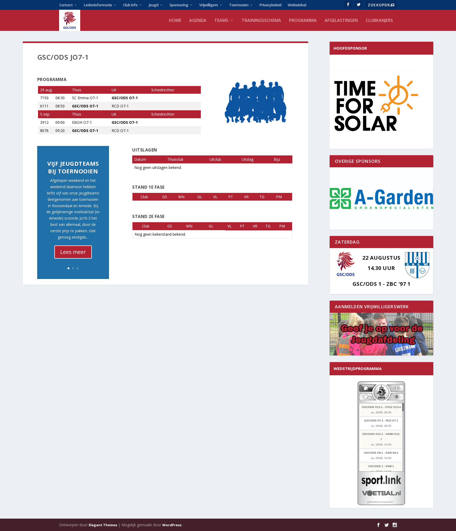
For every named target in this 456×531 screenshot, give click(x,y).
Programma (303, 20)
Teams (221, 20)
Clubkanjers (379, 20)
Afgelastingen (341, 20)
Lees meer (73, 251)
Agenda (197, 20)
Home (175, 20)
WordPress (172, 525)
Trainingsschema (261, 20)
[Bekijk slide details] (381, 198)
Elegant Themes (103, 525)
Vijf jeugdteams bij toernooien (73, 167)
